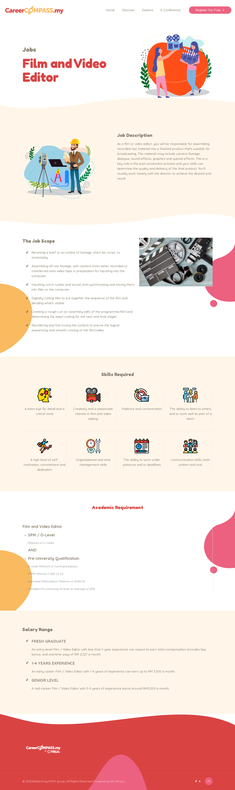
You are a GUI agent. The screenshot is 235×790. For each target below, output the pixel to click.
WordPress (117, 781)
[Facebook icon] (196, 781)
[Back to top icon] (209, 781)
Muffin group (56, 781)
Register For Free (208, 10)
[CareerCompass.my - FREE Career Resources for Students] (34, 10)
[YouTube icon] (199, 781)
